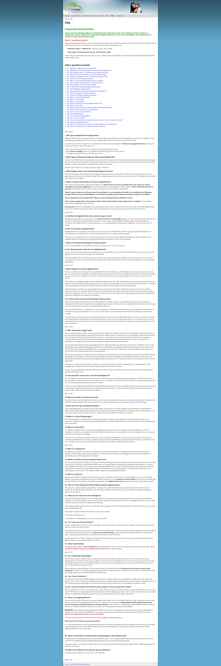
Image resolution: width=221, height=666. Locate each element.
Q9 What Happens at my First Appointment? (81, 85)
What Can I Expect (139, 276)
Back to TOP (69, 132)
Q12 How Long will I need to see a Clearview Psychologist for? (87, 91)
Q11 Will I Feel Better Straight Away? (78, 89)
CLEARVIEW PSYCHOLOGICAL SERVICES (79, 664)
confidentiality (123, 272)
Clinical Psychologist (106, 160)
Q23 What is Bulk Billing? (75, 114)
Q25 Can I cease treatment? (76, 118)
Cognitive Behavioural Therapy (140, 400)
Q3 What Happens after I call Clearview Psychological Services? (87, 72)
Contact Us (119, 16)
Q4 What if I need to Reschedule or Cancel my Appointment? (87, 74)
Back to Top (69, 660)
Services (100, 16)
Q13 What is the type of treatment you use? (81, 93)
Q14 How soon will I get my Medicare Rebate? (82, 95)
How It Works (75, 16)
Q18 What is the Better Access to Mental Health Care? (84, 103)
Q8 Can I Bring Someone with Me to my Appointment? (84, 83)
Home (67, 16)
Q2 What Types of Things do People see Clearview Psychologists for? (89, 70)
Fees (107, 16)
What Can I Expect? (89, 16)
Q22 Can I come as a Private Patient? (79, 112)
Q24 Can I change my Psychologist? (78, 116)
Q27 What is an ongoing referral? (78, 122)
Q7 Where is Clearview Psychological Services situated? (85, 81)
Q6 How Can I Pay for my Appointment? (80, 79)
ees (149, 223)
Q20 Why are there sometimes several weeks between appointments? (90, 108)
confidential (88, 309)
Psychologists (69, 281)
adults (77, 167)
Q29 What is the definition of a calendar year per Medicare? (86, 126)
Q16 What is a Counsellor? (75, 99)
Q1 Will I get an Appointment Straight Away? (81, 68)
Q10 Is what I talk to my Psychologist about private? (84, 87)
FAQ (112, 16)
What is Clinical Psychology (144, 421)
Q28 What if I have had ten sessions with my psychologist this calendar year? (92, 124)
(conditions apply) (126, 231)
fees (145, 481)
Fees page (111, 549)
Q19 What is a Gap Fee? (74, 105)
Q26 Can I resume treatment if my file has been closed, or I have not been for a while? (95, 120)
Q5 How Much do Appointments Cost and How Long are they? (87, 76)
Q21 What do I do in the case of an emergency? (82, 110)
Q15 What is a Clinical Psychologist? (78, 97)
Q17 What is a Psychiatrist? (76, 101)
